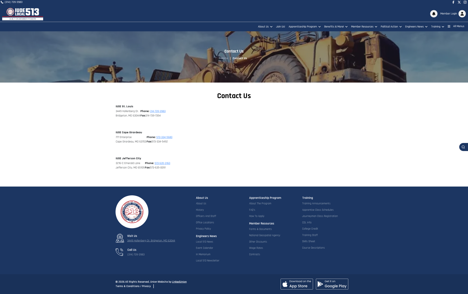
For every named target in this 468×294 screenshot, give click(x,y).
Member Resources (362, 27)
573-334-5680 (164, 137)
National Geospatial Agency (264, 235)
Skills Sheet (308, 241)
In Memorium (203, 254)
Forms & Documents (260, 229)
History (200, 210)
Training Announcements (316, 203)
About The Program (260, 203)
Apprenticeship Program (303, 27)
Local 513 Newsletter (207, 260)
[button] (452, 13)
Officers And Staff (206, 216)
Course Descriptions (313, 248)
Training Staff (310, 235)
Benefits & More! (334, 27)
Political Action (389, 27)
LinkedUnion (179, 282)
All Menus (458, 26)
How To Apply (256, 216)
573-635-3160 (162, 163)
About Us (263, 27)
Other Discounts (258, 241)
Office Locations (205, 222)
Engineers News (414, 27)
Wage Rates (256, 248)
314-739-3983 (158, 111)
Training (435, 27)
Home (224, 58)
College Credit (310, 228)
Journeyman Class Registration (320, 216)
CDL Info (307, 222)
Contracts (254, 254)
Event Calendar (204, 248)
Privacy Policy (203, 228)
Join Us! (280, 27)
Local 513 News (204, 241)
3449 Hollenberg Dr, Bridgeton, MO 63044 (151, 241)
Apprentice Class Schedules (318, 210)
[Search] (463, 147)
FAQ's (252, 210)
